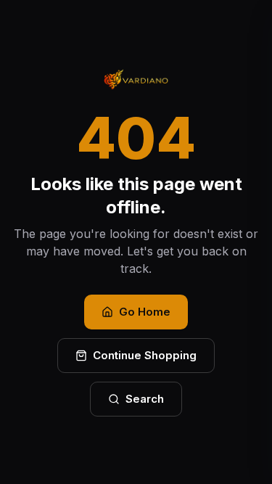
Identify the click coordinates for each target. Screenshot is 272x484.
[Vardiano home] (135, 79)
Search (144, 399)
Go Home (144, 312)
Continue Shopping (145, 355)
